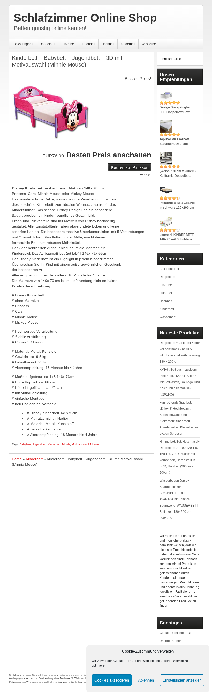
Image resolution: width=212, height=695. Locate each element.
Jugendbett (39, 444)
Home (17, 459)
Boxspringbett (23, 44)
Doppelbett (47, 44)
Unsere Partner (170, 641)
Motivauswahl (80, 444)
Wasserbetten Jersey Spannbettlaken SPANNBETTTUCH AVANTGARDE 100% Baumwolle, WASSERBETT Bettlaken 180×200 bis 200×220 (179, 499)
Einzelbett (68, 44)
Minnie (66, 444)
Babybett (25, 444)
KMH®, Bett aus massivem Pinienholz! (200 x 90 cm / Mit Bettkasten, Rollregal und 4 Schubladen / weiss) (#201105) (180, 382)
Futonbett (88, 44)
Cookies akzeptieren (111, 680)
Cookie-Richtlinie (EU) (175, 633)
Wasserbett (149, 44)
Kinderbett (128, 44)
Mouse (94, 444)
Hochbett (108, 44)
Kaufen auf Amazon (129, 167)
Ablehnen (146, 680)
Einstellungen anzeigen (182, 680)
